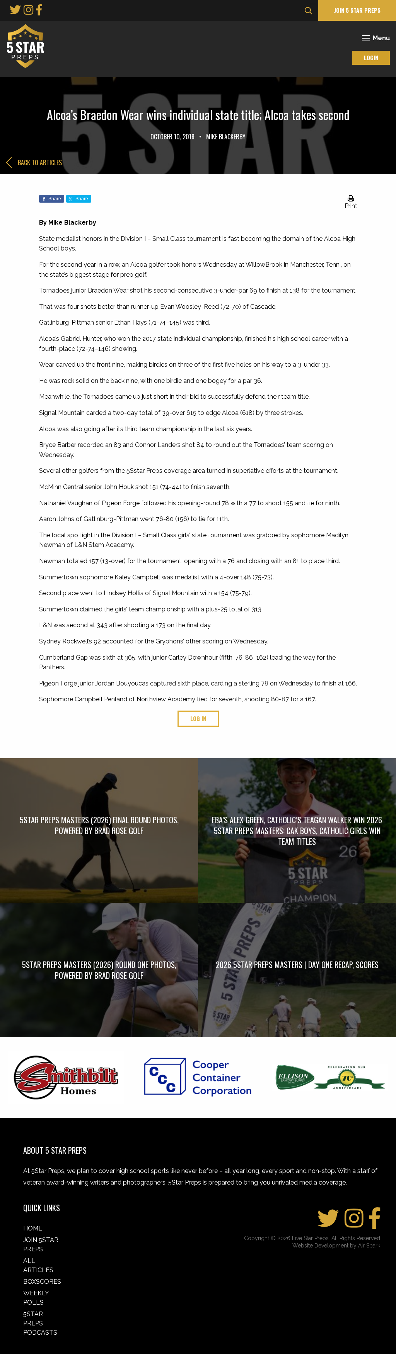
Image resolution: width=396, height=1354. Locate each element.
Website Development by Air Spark (336, 1245)
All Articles (38, 1265)
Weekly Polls (36, 1298)
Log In (198, 718)
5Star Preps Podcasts (40, 1323)
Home (32, 1228)
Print (351, 206)
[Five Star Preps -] (23, 45)
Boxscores (42, 1281)
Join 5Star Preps (40, 1244)
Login (371, 58)
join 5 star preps (357, 10)
